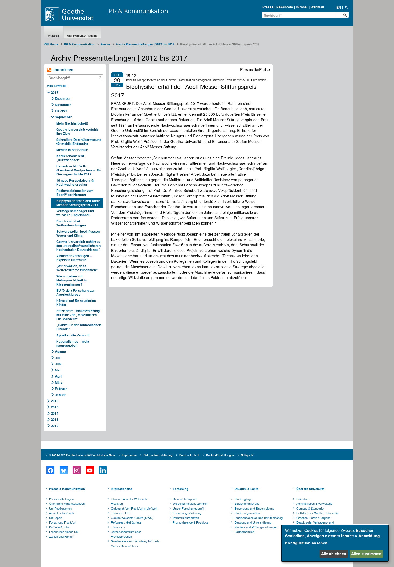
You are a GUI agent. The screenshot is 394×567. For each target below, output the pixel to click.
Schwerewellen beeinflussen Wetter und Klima (78, 233)
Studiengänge (243, 499)
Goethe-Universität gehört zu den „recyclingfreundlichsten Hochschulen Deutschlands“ (78, 245)
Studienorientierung (247, 503)
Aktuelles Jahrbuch (61, 513)
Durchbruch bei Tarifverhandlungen (71, 223)
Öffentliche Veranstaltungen (67, 503)
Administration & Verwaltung (314, 503)
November (63, 104)
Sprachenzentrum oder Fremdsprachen (126, 534)
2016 (54, 400)
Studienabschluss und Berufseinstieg (259, 517)
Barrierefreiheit (189, 455)
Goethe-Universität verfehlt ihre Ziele (77, 131)
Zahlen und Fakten (61, 536)
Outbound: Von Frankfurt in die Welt (134, 508)
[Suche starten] (345, 15)
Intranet (302, 7)
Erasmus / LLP (120, 513)
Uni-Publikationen (82, 36)
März (58, 382)
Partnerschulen (244, 531)
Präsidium (302, 499)
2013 (54, 419)
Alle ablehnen (333, 553)
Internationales (121, 489)
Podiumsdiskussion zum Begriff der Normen (75, 192)
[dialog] (335, 543)
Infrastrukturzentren (186, 517)
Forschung (180, 489)
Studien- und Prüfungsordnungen (256, 527)
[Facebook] (50, 470)
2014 (54, 413)
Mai (57, 370)
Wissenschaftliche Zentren (190, 503)
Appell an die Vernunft (73, 335)
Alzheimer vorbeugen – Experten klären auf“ (74, 257)
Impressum (129, 455)
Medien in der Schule (72, 149)
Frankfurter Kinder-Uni (63, 531)
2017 (54, 92)
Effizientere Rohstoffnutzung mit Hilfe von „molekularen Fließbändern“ (78, 314)
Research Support (185, 499)
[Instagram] (76, 470)
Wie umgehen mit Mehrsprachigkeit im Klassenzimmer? (72, 280)
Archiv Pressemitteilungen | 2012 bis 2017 (145, 44)
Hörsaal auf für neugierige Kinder (76, 302)
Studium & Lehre (246, 489)
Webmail (317, 7)
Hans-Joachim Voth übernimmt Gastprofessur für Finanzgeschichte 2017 (78, 170)
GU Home (51, 44)
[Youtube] (90, 470)
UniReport (55, 517)
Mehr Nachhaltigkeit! (72, 123)
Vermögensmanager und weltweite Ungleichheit (75, 212)
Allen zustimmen (366, 553)
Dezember (63, 98)
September (63, 117)
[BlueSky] (63, 470)
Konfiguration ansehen (306, 543)
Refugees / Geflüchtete (126, 522)
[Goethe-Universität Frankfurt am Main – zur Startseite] (75, 14)
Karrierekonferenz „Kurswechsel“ (70, 157)
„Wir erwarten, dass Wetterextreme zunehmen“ (77, 268)
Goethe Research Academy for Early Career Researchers (135, 543)
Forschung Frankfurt (62, 522)
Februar (61, 388)
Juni (58, 363)
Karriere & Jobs (59, 527)
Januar (60, 394)
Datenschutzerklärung (158, 455)
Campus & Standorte (310, 508)
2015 (54, 407)
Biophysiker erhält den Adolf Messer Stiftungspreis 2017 (78, 202)
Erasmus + (118, 527)
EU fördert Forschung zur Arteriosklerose (75, 292)
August (60, 351)
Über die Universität (310, 489)
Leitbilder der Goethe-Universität (317, 513)
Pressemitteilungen (61, 499)
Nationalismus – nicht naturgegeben (72, 343)
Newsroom (284, 7)
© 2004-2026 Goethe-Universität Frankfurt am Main (82, 455)
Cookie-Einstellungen (220, 455)
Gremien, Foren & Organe (313, 517)
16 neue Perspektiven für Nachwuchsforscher (75, 182)
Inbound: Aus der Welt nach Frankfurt (129, 501)
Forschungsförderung (187, 513)
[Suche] (100, 78)
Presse (267, 7)
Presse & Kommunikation (67, 489)
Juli (57, 357)
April (58, 376)
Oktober (61, 110)
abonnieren (62, 69)
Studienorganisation (247, 513)
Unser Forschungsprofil (188, 508)
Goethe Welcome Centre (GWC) (132, 517)
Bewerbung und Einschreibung (254, 508)
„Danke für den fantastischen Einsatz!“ (78, 327)
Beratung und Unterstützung (253, 522)
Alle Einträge (56, 85)
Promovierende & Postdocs (191, 522)
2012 (54, 425)
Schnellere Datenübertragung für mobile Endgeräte (78, 141)
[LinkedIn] (103, 470)
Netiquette (247, 455)
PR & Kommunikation (138, 11)
